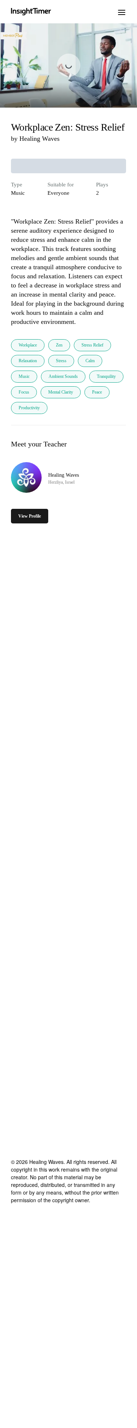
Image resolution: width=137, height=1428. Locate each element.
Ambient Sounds (63, 376)
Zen (59, 345)
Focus (24, 392)
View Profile (29, 516)
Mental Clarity (60, 392)
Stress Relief (92, 345)
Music (24, 376)
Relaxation (28, 360)
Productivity (29, 407)
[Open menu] (121, 12)
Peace (97, 392)
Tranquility (106, 376)
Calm (90, 360)
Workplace (28, 345)
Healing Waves (39, 138)
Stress (61, 360)
